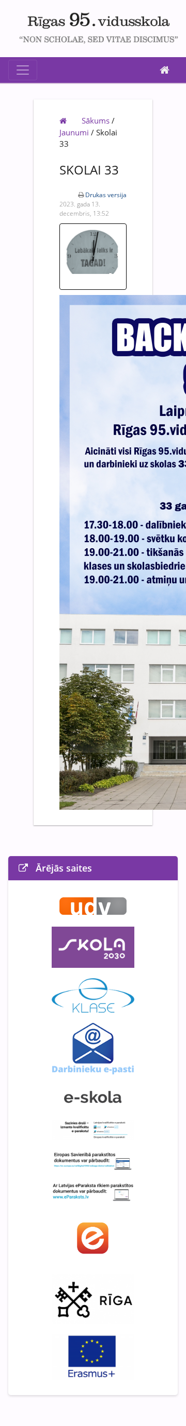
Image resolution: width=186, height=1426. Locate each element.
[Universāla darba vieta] (93, 905)
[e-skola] (93, 1096)
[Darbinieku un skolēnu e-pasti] (93, 1047)
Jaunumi (74, 132)
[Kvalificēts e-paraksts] (93, 1129)
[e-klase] (93, 994)
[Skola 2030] (93, 947)
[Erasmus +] (93, 1356)
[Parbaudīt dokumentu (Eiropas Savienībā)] (93, 1160)
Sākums (96, 120)
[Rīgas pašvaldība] (93, 1298)
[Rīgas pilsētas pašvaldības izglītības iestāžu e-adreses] (93, 1237)
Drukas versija (106, 194)
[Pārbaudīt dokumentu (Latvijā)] (93, 1191)
